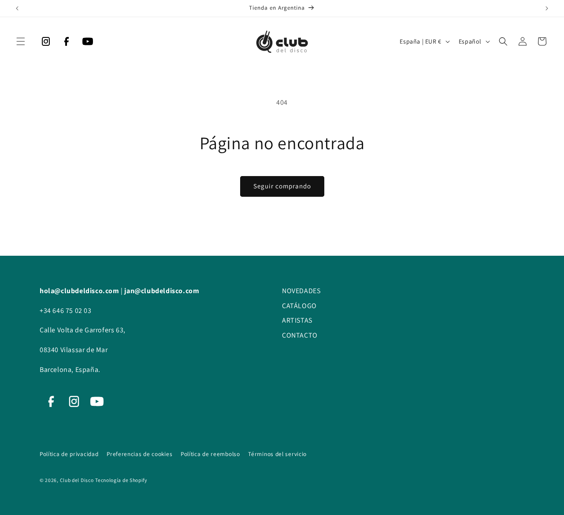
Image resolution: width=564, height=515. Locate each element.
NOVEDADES (301, 290)
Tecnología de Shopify (121, 480)
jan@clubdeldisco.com (161, 290)
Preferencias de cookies (140, 454)
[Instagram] (46, 43)
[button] (20, 41)
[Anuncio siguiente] (547, 8)
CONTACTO (300, 335)
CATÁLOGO (299, 305)
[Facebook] (66, 43)
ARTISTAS (297, 320)
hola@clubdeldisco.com (80, 290)
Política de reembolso (211, 454)
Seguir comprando (282, 186)
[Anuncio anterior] (17, 8)
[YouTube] (87, 43)
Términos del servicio (277, 454)
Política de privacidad (70, 454)
